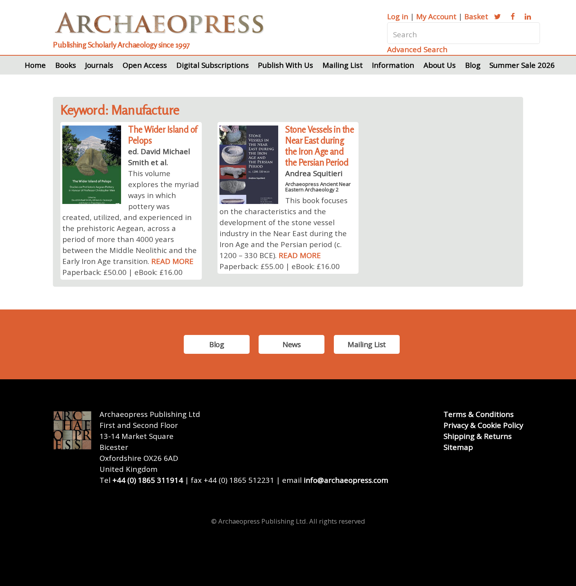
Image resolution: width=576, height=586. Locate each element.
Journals (99, 65)
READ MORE (172, 261)
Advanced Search (417, 49)
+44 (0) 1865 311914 (147, 480)
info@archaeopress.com (346, 480)
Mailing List (342, 65)
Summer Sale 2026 (522, 65)
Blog (472, 65)
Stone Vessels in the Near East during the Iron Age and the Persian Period (319, 145)
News (292, 344)
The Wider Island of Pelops (162, 135)
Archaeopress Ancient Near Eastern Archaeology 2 (318, 186)
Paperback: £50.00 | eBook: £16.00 (122, 272)
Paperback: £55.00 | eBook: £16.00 (279, 266)
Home (35, 65)
